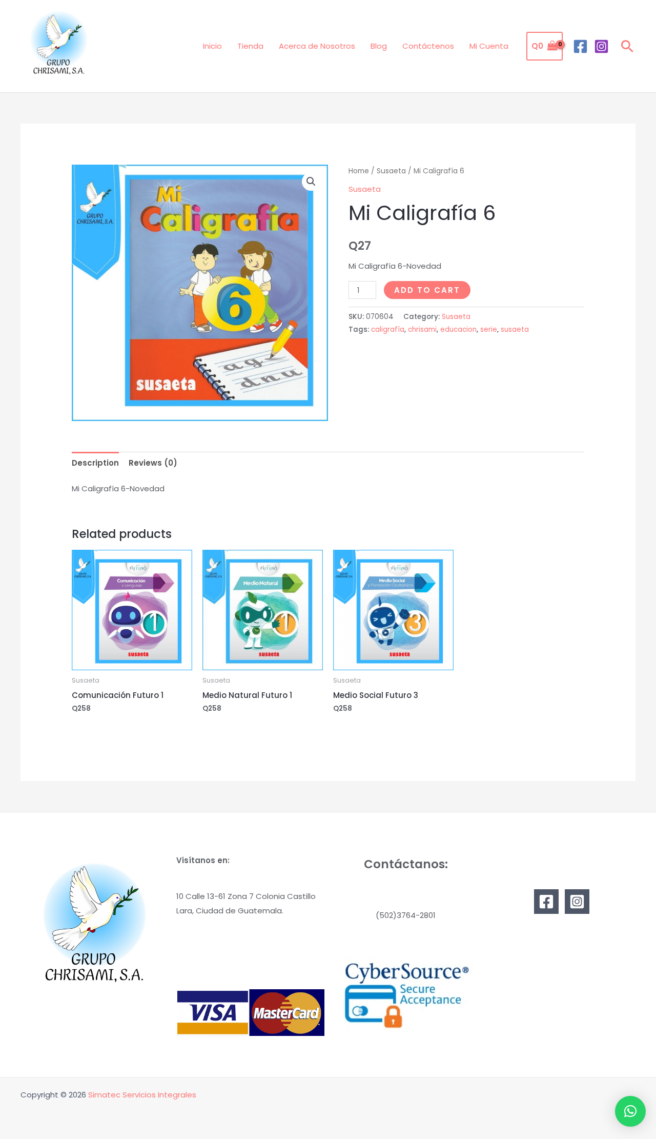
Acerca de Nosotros (317, 46)
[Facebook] (580, 46)
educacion (458, 329)
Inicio (212, 46)
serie (488, 329)
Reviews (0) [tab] (153, 462)
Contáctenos (428, 46)
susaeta (515, 329)
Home (358, 171)
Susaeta (391, 171)
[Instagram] (601, 46)
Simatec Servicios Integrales (142, 1094)
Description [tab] (95, 462)
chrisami (422, 329)
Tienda (250, 46)
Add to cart (427, 290)
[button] (627, 46)
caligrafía (387, 329)
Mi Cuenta (488, 46)
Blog (379, 46)
